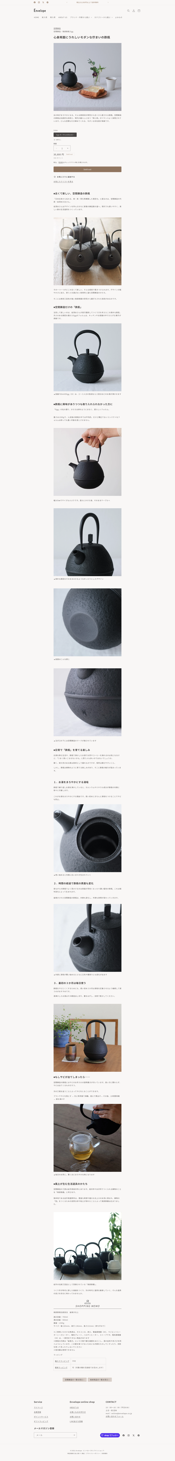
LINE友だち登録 (76, 1421)
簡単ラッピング (61, 1367)
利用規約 (105, 1453)
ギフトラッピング (41, 1421)
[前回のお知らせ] (67, 2)
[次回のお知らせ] (108, 2)
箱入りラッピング (62, 1361)
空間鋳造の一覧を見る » (74, 1379)
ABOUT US (74, 1407)
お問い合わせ (75, 1417)
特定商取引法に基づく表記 (76, 1453)
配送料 (61, 162)
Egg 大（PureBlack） (66, 135)
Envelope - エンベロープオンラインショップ (90, 1450)
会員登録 (37, 1412)
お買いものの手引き (78, 1412)
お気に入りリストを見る (63, 181)
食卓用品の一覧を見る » (99, 1379)
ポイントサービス (41, 1417)
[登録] (74, 1435)
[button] (81, 17)
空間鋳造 (57, 28)
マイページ (38, 1407)
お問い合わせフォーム (115, 1416)
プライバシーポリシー (93, 1453)
